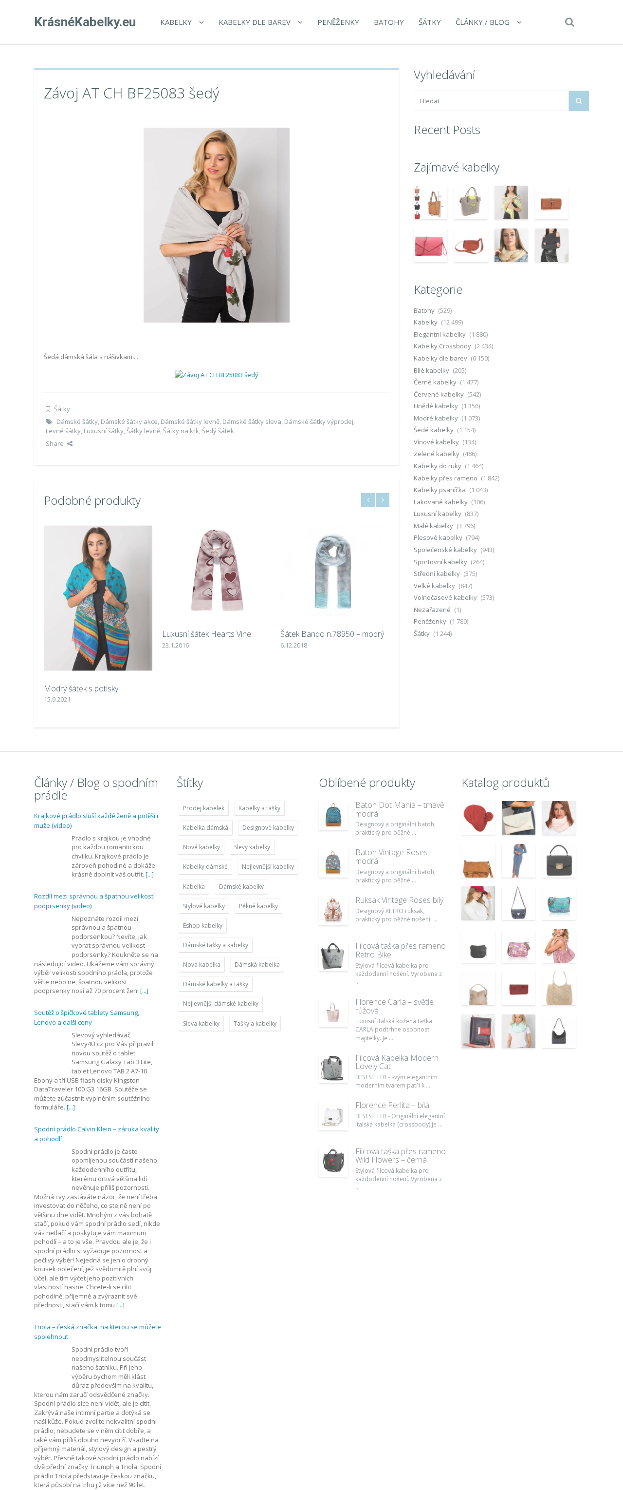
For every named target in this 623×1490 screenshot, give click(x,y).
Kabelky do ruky (437, 465)
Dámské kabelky (241, 886)
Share (55, 443)
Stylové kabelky (204, 906)
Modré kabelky (436, 418)
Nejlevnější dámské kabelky (220, 1003)
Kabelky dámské (205, 866)
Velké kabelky (434, 585)
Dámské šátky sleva (251, 421)
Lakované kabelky (441, 501)
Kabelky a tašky (259, 808)
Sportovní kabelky (440, 561)
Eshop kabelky (202, 925)
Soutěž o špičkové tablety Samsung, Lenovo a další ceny (86, 1017)
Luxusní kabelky (437, 513)
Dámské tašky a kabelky (215, 945)
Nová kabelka (201, 964)
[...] (150, 874)
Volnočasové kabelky (445, 597)
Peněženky (338, 22)
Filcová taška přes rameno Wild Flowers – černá (400, 1155)
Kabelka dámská (205, 827)
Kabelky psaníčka (440, 489)
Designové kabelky (268, 827)
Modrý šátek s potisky (81, 688)
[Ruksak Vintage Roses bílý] (333, 910)
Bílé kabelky (431, 370)
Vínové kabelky (436, 442)
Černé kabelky (435, 382)
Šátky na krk (181, 430)
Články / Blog (483, 22)
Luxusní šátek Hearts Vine (206, 634)
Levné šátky (63, 430)
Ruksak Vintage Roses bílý (399, 900)
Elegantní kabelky (440, 334)
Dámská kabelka (257, 964)
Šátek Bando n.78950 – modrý (332, 634)
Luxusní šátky (104, 430)
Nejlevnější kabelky (268, 866)
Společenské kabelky (445, 549)
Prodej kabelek (203, 808)
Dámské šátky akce (129, 421)
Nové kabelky (201, 847)
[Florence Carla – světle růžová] (333, 1012)
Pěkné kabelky (258, 906)
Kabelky (176, 22)
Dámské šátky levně (190, 421)
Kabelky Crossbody (442, 346)
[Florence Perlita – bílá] (333, 1115)
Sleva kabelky (201, 1023)
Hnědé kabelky (436, 405)
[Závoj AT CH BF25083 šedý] (217, 224)
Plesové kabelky (438, 537)
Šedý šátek (218, 430)
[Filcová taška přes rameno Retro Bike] (333, 956)
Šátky (430, 22)
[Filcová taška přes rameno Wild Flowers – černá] (333, 1162)
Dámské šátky (77, 421)
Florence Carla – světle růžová (394, 1006)
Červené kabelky (439, 394)
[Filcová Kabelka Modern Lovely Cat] (333, 1068)
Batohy (389, 22)
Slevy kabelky (252, 847)
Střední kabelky (437, 573)
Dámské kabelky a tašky (215, 984)
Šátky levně (143, 430)
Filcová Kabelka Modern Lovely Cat (397, 1062)
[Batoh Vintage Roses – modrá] (333, 863)
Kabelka (194, 886)
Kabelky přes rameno (445, 478)
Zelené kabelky (436, 453)
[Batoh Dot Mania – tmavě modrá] (333, 815)
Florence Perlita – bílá (392, 1105)
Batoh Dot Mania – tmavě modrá (399, 809)
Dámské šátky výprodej (318, 421)
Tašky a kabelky (255, 1023)
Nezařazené (432, 609)
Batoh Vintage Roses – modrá (394, 856)
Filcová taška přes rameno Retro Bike (400, 950)
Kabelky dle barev (255, 22)
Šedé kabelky (434, 429)
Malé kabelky (433, 525)
